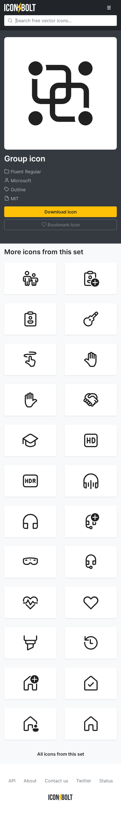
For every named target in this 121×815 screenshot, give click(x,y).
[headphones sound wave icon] (91, 481)
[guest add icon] (91, 278)
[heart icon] (91, 602)
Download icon (60, 212)
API (11, 781)
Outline (17, 189)
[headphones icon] (30, 521)
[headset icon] (91, 562)
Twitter (83, 781)
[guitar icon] (91, 319)
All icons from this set (60, 754)
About (30, 781)
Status (106, 781)
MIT (14, 198)
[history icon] (91, 643)
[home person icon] (30, 724)
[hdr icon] (30, 481)
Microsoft (20, 180)
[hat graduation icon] (30, 440)
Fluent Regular (25, 171)
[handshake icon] (91, 400)
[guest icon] (30, 319)
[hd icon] (91, 440)
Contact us (56, 781)
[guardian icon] (30, 278)
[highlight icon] (30, 643)
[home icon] (91, 724)
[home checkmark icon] (91, 683)
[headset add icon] (91, 521)
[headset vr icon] (30, 562)
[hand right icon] (30, 400)
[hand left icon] (91, 359)
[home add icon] (30, 683)
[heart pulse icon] (30, 602)
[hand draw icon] (30, 359)
